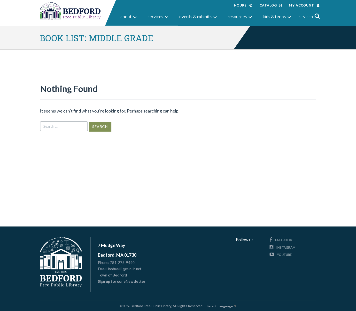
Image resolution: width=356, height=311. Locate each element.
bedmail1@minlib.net (124, 269)
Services (155, 16)
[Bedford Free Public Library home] (70, 11)
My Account (302, 5)
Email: (103, 269)
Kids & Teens (274, 16)
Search (306, 16)
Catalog (269, 5)
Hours (241, 5)
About (126, 16)
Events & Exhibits (195, 16)
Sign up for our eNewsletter (121, 281)
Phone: (103, 262)
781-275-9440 (122, 262)
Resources (237, 16)
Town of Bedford (112, 275)
